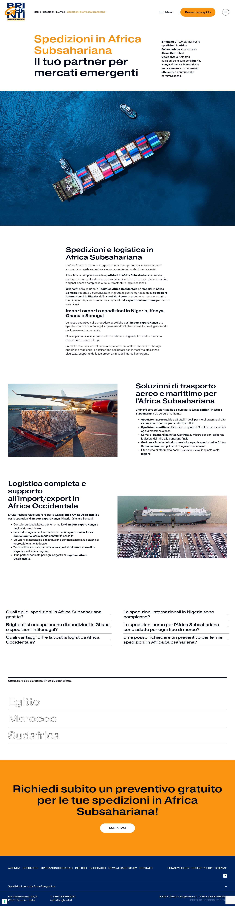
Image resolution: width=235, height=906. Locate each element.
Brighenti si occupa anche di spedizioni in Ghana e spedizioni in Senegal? (58, 627)
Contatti (146, 868)
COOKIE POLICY (202, 868)
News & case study (122, 868)
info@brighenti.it (61, 900)
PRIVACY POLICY (178, 868)
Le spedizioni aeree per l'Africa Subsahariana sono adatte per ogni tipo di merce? (171, 627)
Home (37, 12)
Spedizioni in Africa (54, 12)
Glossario (97, 868)
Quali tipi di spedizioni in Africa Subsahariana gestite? (53, 614)
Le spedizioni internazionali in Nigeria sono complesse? (168, 614)
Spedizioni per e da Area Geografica (117, 886)
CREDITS (196, 900)
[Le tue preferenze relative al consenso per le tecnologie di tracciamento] (4, 901)
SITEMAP (221, 868)
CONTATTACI (117, 827)
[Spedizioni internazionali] (15, 11)
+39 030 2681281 (64, 896)
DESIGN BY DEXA (215, 900)
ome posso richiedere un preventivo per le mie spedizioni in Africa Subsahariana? (172, 640)
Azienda (14, 868)
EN (226, 12)
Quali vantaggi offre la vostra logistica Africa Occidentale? (53, 640)
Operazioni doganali (57, 868)
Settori (81, 868)
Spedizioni (30, 868)
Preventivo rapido (198, 12)
